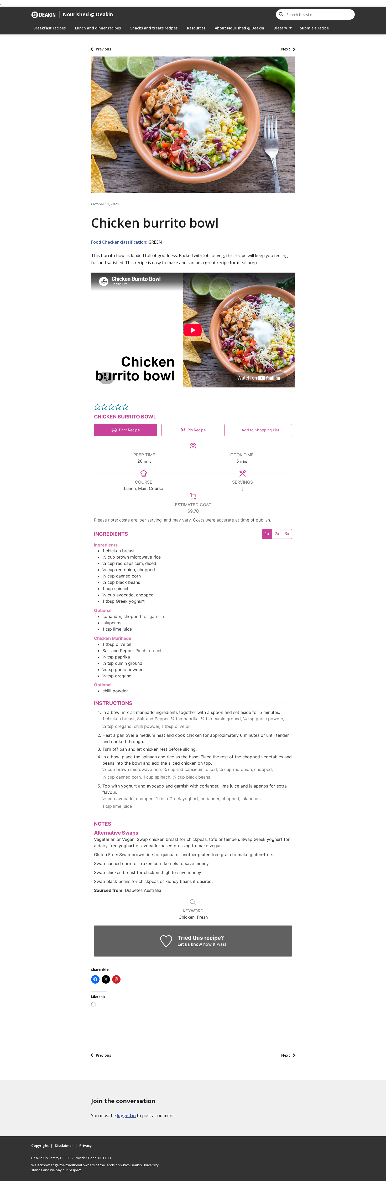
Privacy (85, 1145)
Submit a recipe (314, 27)
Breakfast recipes (49, 27)
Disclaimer (64, 1145)
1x (267, 533)
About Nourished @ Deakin (239, 27)
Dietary (280, 27)
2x (277, 533)
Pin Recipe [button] (196, 430)
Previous (103, 49)
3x (287, 533)
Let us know (190, 944)
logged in (126, 1115)
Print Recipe (129, 430)
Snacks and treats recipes (154, 27)
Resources (196, 27)
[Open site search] (281, 14)
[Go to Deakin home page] (43, 14)
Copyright (40, 1145)
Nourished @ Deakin (88, 14)
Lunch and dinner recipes (98, 27)
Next (285, 49)
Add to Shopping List (260, 430)
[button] (97, 407)
